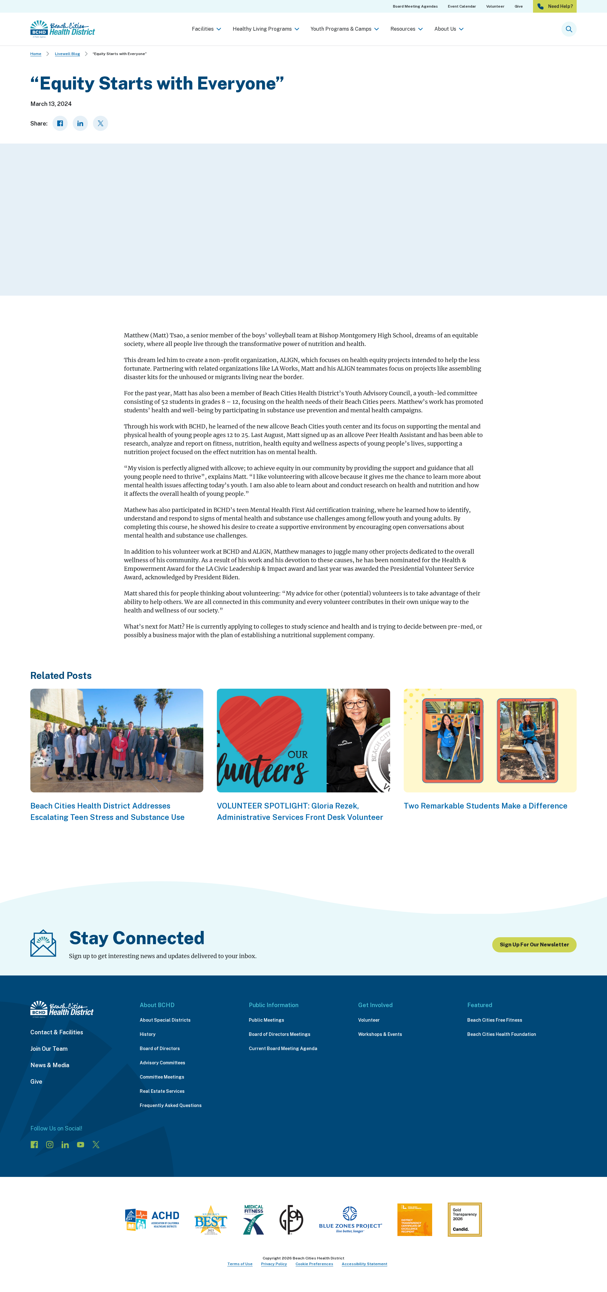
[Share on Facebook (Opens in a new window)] (60, 123)
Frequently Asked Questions (171, 1105)
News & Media (49, 1065)
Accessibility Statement (364, 1264)
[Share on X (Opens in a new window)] (100, 123)
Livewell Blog (67, 54)
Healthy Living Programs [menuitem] (262, 29)
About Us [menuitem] (445, 29)
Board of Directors (160, 1048)
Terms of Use (240, 1264)
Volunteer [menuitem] (495, 6)
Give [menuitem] (519, 6)
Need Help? (560, 6)
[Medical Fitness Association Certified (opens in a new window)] (253, 1221)
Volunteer (369, 1020)
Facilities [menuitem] (203, 29)
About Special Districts (165, 1020)
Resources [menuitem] (402, 29)
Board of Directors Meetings (279, 1034)
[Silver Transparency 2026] (464, 1221)
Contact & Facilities (56, 1032)
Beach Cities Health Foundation (501, 1034)
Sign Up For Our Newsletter (534, 945)
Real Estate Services (162, 1091)
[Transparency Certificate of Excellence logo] (414, 1221)
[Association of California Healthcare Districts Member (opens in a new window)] (152, 1221)
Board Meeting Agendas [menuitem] (415, 6)
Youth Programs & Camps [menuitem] (341, 29)
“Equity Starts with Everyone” (120, 54)
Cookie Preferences (314, 1264)
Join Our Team (49, 1048)
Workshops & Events (380, 1034)
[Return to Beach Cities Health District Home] (78, 1009)
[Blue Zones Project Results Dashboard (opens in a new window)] (350, 1221)
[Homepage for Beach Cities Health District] (62, 29)
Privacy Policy (274, 1264)
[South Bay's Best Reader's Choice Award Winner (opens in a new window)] (211, 1221)
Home (35, 54)
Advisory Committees (162, 1062)
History (148, 1034)
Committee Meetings (162, 1077)
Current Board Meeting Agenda (283, 1048)
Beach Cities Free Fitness (494, 1020)
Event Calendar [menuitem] (462, 6)
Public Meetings (266, 1020)
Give (36, 1081)
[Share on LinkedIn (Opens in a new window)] (80, 123)
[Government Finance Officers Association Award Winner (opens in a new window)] (291, 1221)
